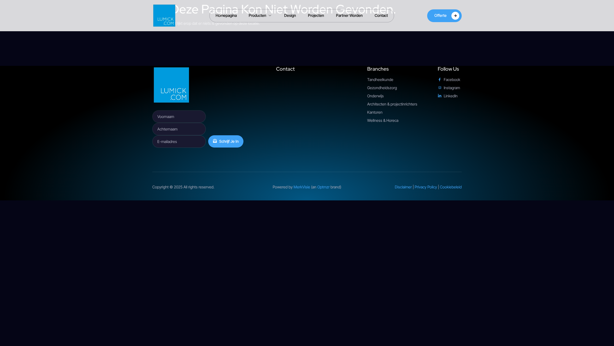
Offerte (440, 15)
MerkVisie (302, 187)
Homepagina (226, 15)
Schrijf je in (229, 141)
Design (290, 15)
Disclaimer (403, 187)
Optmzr (323, 187)
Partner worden (349, 15)
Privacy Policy (426, 187)
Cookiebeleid (451, 187)
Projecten (316, 15)
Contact (381, 15)
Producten (257, 15)
